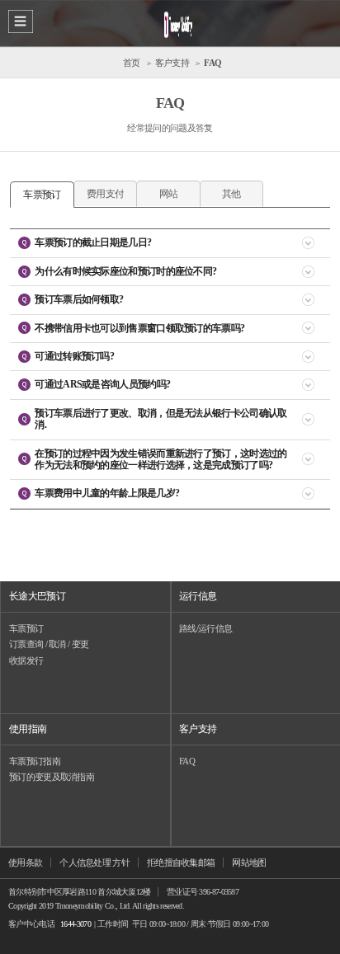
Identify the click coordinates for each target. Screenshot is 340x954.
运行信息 (197, 596)
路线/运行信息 (205, 628)
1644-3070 (75, 923)
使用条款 (25, 862)
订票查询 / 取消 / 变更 (48, 644)
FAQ (187, 761)
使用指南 (27, 729)
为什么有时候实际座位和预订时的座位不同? (125, 271)
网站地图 (249, 862)
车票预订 (26, 628)
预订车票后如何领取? (79, 299)
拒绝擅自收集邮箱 (181, 862)
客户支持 (197, 729)
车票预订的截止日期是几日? (93, 242)
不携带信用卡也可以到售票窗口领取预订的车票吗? (139, 328)
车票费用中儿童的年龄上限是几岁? (107, 493)
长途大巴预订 (37, 596)
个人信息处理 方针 (94, 862)
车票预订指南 (34, 761)
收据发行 (26, 660)
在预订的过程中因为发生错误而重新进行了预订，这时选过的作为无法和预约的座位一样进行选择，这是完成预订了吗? (160, 459)
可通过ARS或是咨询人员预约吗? (102, 384)
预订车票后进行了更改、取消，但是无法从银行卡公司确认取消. (160, 418)
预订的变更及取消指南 (51, 777)
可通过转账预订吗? (74, 356)
